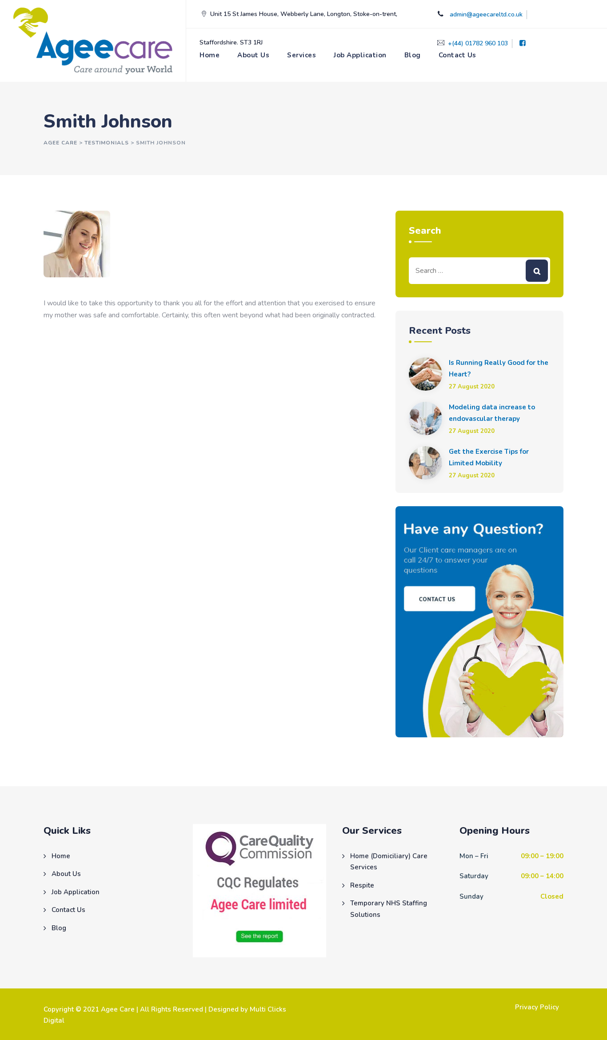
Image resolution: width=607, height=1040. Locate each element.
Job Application (360, 55)
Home (210, 55)
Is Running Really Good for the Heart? (498, 368)
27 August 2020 (472, 387)
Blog (412, 55)
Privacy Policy (537, 1007)
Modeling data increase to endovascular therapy (492, 413)
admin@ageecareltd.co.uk (486, 14)
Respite (362, 885)
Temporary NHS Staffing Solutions (388, 909)
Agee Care (118, 1009)
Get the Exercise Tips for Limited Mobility (489, 457)
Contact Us (457, 55)
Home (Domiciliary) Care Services (388, 862)
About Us (253, 55)
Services (301, 55)
